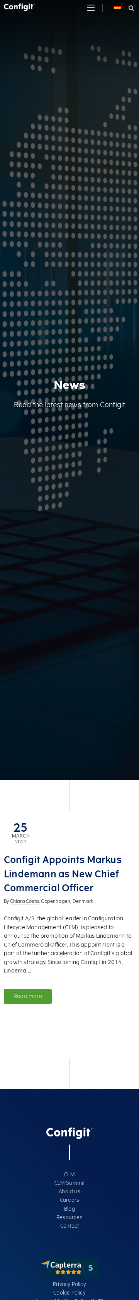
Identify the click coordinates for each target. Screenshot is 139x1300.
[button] (90, 8)
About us (69, 1191)
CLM (69, 1174)
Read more (28, 996)
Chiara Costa (24, 902)
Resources (69, 1217)
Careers (69, 1200)
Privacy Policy (69, 1284)
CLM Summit (69, 1183)
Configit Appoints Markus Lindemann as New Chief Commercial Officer (63, 874)
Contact (69, 1226)
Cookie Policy (69, 1293)
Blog (69, 1209)
